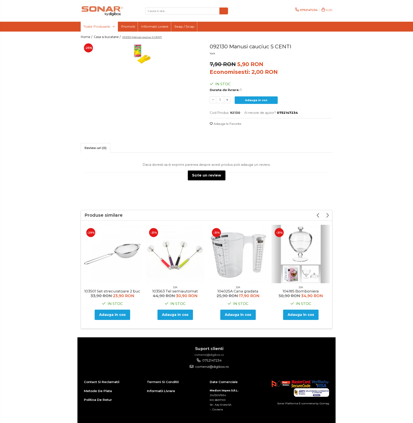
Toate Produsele (97, 26)
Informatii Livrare (154, 26)
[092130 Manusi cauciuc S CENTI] (142, 53)
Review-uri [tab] (95, 148)
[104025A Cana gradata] (238, 254)
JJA (175, 287)
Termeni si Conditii (163, 382)
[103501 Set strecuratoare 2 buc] (112, 254)
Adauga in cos (256, 100)
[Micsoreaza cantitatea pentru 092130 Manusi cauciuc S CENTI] (213, 99)
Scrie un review (206, 175)
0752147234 (212, 360)
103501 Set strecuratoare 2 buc (112, 291)
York (212, 53)
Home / (87, 37)
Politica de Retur (98, 400)
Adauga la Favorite (227, 124)
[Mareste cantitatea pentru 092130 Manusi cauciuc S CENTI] (227, 99)
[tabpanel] (142, 53)
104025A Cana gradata (237, 291)
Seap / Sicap (184, 26)
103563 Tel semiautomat (175, 291)
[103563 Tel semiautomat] (175, 254)
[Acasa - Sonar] (102, 10)
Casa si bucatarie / (108, 37)
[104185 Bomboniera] (300, 254)
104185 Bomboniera (301, 291)
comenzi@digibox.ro (211, 367)
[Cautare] (223, 11)
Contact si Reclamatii (101, 382)
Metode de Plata (98, 391)
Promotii (128, 26)
